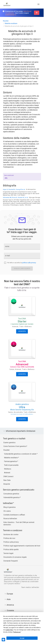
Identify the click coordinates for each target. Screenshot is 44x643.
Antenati (7, 475)
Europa (10, 596)
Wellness (7, 471)
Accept (22, 638)
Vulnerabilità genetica (11, 499)
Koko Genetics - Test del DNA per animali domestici (18, 525)
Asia (8, 601)
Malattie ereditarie (11, 23)
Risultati (5, 21)
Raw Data (6, 482)
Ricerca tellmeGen (10, 520)
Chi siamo (7, 513)
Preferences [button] (17, 632)
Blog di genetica (9, 509)
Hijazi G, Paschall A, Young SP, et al (14, 189)
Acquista (6, 486)
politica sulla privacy (29, 263)
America (10, 607)
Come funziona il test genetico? (15, 448)
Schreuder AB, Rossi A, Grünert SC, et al (15, 197)
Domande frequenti (10, 563)
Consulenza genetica (11, 496)
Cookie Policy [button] (9, 630)
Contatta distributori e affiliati (14, 517)
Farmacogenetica (10, 463)
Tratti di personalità (11, 467)
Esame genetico (9, 444)
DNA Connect (8, 478)
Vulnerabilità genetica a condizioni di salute (20, 456)
